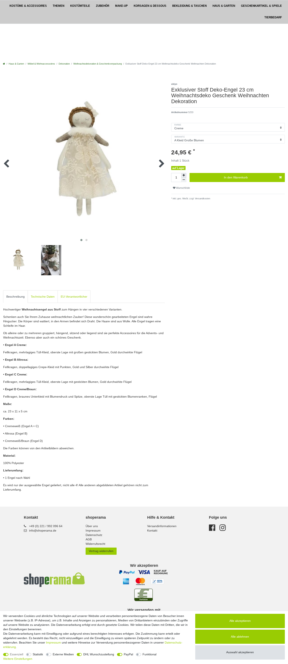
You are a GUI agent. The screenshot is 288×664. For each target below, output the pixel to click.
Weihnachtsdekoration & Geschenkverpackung (97, 63)
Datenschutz (94, 535)
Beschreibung (15, 296)
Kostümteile (80, 5)
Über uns (92, 526)
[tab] (15, 296)
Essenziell (16, 654)
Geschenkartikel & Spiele (261, 5)
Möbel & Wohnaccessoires (41, 63)
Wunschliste (182, 187)
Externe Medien (63, 654)
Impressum (93, 530)
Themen (58, 5)
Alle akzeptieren (240, 620)
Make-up (121, 5)
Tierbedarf (273, 17)
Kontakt (152, 530)
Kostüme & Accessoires (28, 5)
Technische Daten (43, 296)
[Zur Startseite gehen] (4, 63)
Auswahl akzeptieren (240, 652)
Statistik (38, 654)
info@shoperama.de (42, 530)
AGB (89, 539)
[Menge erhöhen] (183, 175)
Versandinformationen (161, 526)
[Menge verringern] (183, 180)
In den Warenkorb (236, 177)
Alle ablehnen (240, 636)
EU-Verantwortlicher (74, 296)
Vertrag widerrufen (101, 551)
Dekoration (64, 63)
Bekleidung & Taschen (189, 5)
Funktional (149, 654)
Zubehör (102, 5)
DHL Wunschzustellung (98, 654)
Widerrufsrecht (95, 543)
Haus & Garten (224, 5)
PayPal (128, 654)
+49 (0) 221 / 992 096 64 (45, 526)
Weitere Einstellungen (17, 658)
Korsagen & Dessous (150, 5)
